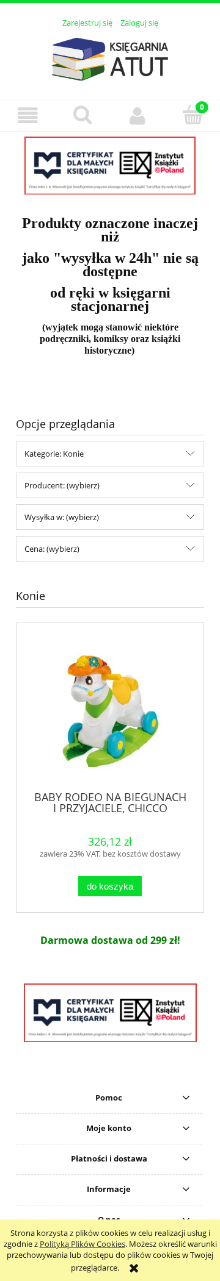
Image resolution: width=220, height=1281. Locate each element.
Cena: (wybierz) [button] (51, 548)
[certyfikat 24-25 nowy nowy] (110, 165)
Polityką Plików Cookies (82, 1243)
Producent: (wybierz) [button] (62, 485)
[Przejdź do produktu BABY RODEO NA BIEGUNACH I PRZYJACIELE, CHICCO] (110, 711)
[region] (110, 165)
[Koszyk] (192, 114)
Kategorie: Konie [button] (54, 453)
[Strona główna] (110, 57)
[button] (27, 115)
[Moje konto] (137, 115)
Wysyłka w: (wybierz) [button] (61, 517)
